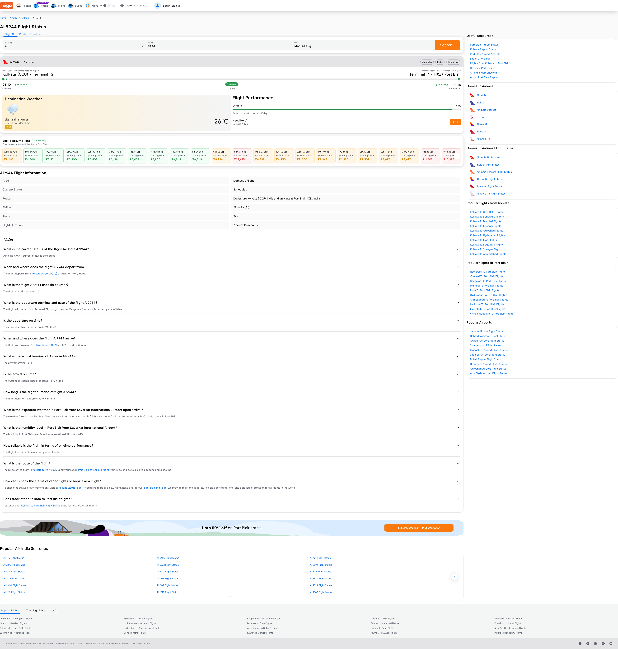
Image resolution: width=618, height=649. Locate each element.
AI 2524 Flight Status (321, 585)
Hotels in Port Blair (481, 67)
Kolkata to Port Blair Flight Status (40, 505)
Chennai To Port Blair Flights (486, 276)
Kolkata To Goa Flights (483, 239)
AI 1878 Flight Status (167, 592)
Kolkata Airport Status (483, 49)
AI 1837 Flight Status (321, 578)
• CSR (148, 643)
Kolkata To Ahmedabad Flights (488, 253)
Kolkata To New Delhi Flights (487, 211)
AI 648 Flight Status (14, 571)
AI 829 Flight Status (320, 571)
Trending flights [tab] (35, 610)
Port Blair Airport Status (484, 44)
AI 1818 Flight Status (167, 578)
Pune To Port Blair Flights (484, 290)
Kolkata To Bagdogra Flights (487, 244)
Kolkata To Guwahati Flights (486, 230)
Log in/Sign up (172, 5)
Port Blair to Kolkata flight (93, 469)
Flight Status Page (71, 487)
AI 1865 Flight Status (321, 592)
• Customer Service (113, 643)
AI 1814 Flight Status (14, 578)
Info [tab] (54, 610)
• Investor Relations (138, 643)
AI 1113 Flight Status (14, 592)
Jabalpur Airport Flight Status (487, 354)
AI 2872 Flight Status (14, 564)
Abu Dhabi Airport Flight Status (488, 373)
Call (455, 122)
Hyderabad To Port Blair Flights (488, 294)
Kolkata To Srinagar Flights (486, 249)
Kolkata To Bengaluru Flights (487, 216)
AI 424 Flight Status (320, 557)
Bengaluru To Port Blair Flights (488, 280)
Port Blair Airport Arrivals (485, 53)
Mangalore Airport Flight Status (489, 349)
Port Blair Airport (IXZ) (43, 344)
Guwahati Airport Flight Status (488, 368)
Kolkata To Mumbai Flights (485, 221)
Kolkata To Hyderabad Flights (487, 235)
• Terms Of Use (90, 643)
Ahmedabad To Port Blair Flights (489, 299)
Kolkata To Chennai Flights (485, 225)
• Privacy (80, 643)
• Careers (100, 643)
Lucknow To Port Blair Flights (487, 304)
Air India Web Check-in (483, 72)
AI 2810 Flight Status (321, 564)
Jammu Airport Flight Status (486, 331)
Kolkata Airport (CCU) (44, 273)
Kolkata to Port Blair (44, 469)
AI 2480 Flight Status (168, 557)
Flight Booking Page (155, 487)
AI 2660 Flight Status (14, 585)
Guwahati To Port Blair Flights (487, 308)
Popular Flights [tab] (10, 610)
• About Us (125, 643)
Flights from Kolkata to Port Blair (489, 63)
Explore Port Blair (480, 58)
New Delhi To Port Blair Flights (488, 271)
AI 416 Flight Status (13, 557)
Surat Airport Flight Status (485, 345)
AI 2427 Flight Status (167, 571)
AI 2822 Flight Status (168, 564)
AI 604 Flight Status (167, 585)
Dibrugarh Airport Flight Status (488, 363)
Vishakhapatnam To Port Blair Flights (491, 313)
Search (446, 45)
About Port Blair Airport (484, 77)
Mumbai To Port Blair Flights (486, 285)
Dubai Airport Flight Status (486, 359)
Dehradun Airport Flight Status (488, 335)
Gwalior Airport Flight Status (487, 340)
